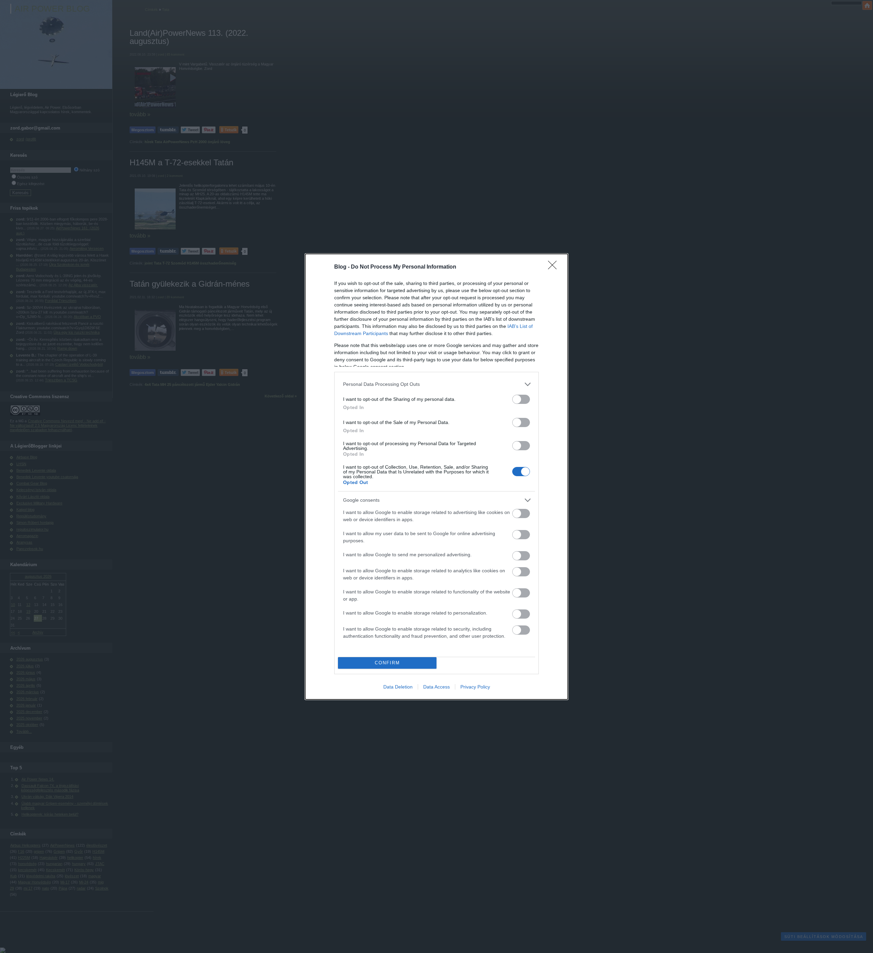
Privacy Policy (475, 687)
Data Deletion (398, 687)
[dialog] (436, 476)
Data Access (436, 687)
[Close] (554, 267)
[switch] (521, 399)
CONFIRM (387, 662)
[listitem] (436, 384)
